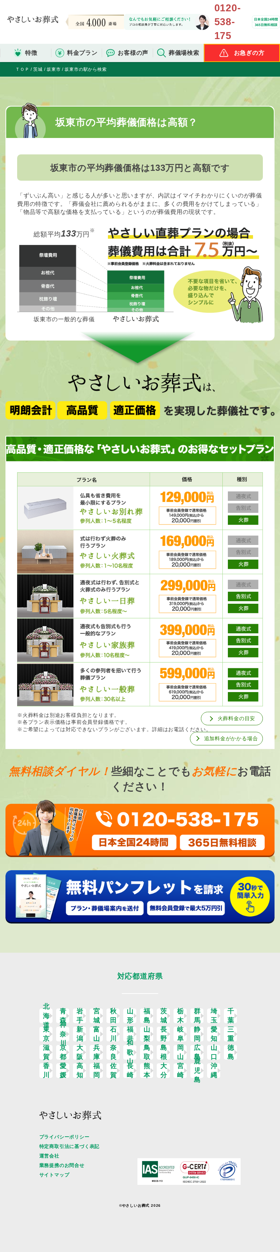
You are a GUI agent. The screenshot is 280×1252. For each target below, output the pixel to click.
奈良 (113, 1052)
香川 (46, 1070)
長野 (163, 1034)
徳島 (231, 1052)
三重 (231, 1034)
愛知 (214, 1034)
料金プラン (82, 53)
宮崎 (180, 1070)
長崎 (130, 1070)
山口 (214, 1052)
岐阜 (180, 1034)
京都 (63, 1052)
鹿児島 (197, 1070)
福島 (147, 1016)
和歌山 (130, 1052)
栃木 (180, 1016)
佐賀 (113, 1070)
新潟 (80, 1034)
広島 (197, 1052)
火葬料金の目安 (237, 718)
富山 (96, 1034)
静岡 (197, 1034)
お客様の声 (133, 53)
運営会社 (49, 1156)
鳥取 (147, 1052)
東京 (46, 1034)
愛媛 (63, 1070)
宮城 (96, 1016)
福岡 (96, 1070)
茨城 (163, 1016)
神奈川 (63, 1034)
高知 (80, 1070)
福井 (130, 1034)
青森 (63, 1016)
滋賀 (46, 1052)
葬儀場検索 (184, 53)
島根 (163, 1052)
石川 (113, 1034)
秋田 (113, 1016)
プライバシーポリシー (64, 1137)
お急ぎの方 (249, 53)
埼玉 (214, 1016)
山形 (130, 1016)
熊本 (147, 1070)
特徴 (31, 53)
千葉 (231, 1016)
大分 (163, 1070)
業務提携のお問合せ (62, 1165)
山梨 (147, 1034)
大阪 (80, 1052)
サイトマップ (54, 1175)
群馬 (197, 1016)
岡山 (180, 1052)
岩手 (80, 1016)
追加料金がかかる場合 (231, 738)
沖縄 (214, 1070)
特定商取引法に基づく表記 (69, 1146)
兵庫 (96, 1052)
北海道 (46, 1016)
